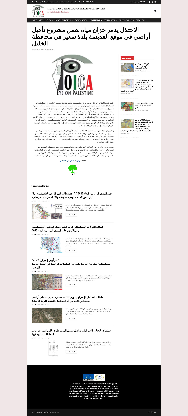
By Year (92, 2)
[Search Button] (155, 11)
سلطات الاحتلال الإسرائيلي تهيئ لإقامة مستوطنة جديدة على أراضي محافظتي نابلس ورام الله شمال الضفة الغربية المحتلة (68, 299)
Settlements (45, 20)
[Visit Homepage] (93, 11)
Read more (72, 215)
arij (35, 201)
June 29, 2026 (43, 338)
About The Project (37, 2)
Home (34, 20)
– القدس (63, 161)
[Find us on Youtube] (155, 2)
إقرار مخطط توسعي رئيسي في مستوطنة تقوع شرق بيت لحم (144, 105)
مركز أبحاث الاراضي (74, 161)
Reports (140, 20)
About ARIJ (77, 2)
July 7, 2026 (42, 234)
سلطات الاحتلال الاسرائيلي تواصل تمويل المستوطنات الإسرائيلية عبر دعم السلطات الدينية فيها (71, 332)
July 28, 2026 (140, 110)
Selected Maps (61, 2)
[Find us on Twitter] (152, 2)
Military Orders (126, 20)
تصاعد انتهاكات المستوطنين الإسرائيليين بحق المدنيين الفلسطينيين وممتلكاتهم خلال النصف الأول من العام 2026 (67, 228)
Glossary (70, 2)
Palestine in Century (50, 2)
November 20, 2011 (38, 50)
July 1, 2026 (42, 305)
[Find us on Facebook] (149, 2)
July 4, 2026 (42, 271)
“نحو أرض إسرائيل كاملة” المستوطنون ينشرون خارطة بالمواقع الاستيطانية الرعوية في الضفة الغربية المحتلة (71, 263)
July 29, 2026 (126, 94)
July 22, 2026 (43, 201)
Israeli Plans (96, 20)
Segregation (109, 20)
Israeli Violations (63, 20)
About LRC (85, 2)
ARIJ (45, 412)
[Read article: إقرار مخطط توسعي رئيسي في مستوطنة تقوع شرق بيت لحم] (127, 107)
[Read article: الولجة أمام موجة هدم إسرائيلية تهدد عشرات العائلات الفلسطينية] (127, 67)
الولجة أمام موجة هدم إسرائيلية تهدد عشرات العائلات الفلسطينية (142, 65)
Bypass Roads (81, 20)
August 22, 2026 (141, 70)
